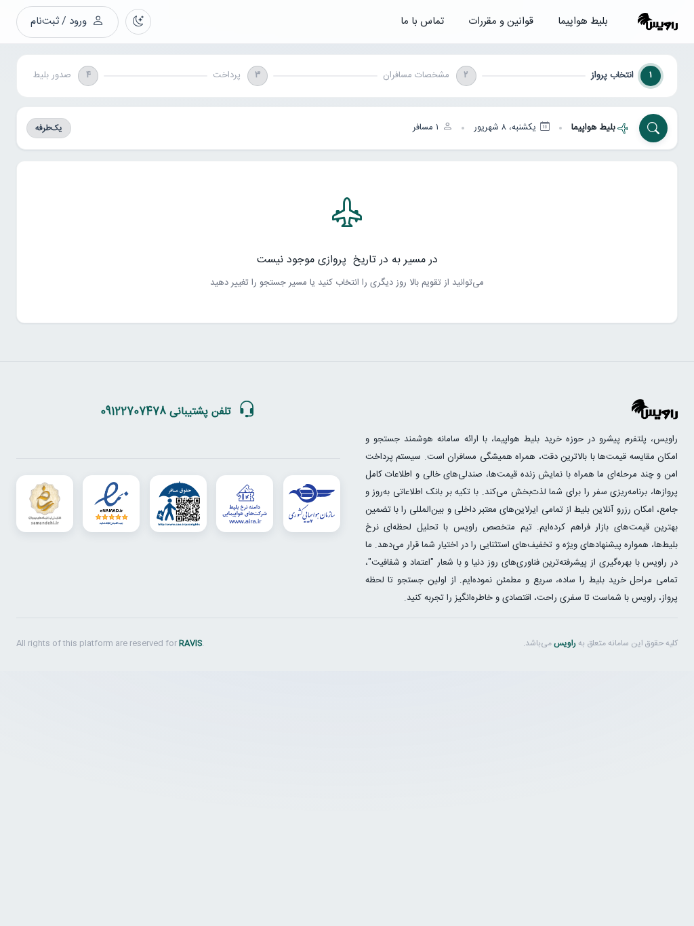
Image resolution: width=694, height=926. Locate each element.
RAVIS (190, 643)
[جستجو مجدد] (653, 128)
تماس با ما (422, 21)
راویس (565, 643)
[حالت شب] (138, 22)
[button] (347, 128)
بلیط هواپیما (583, 21)
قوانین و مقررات (500, 21)
